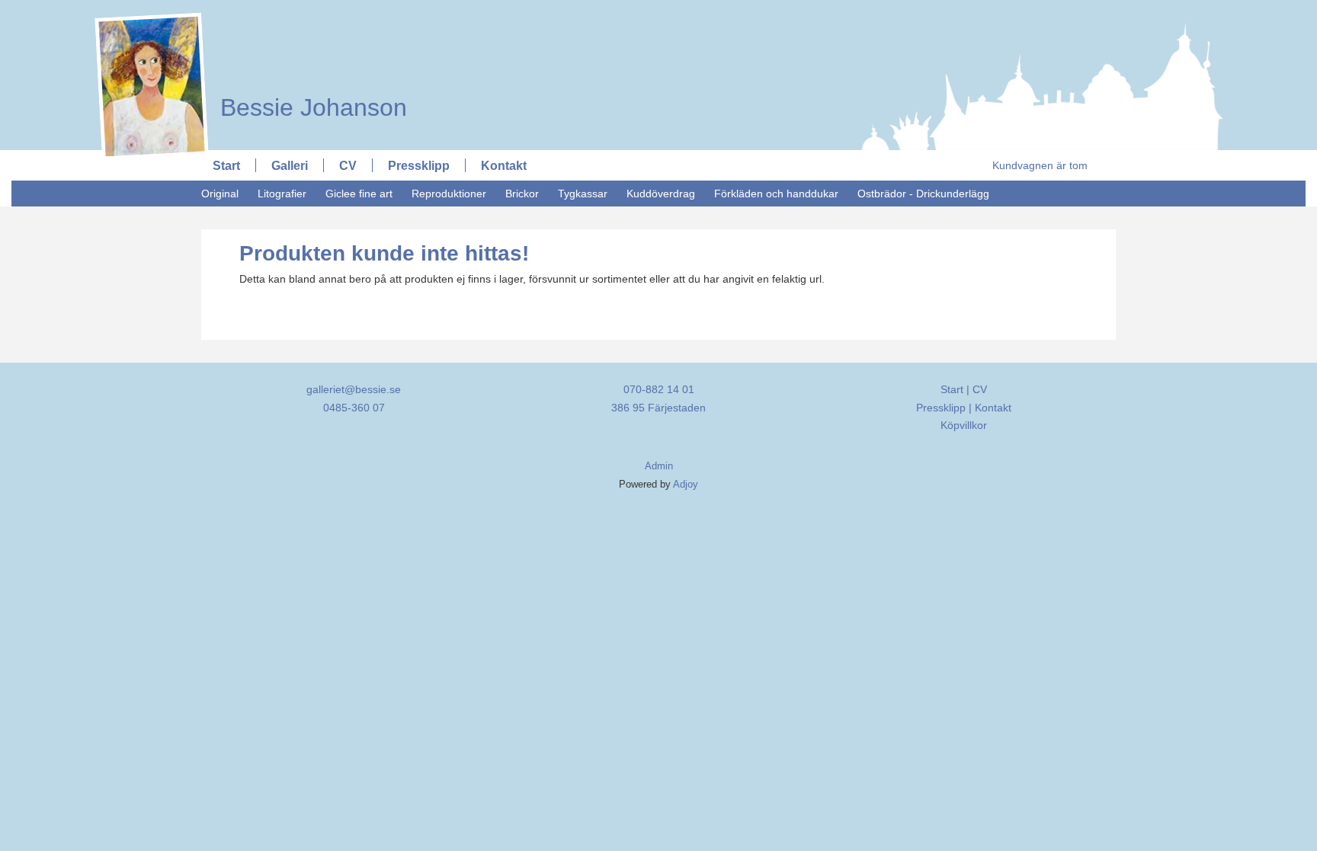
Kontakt (504, 165)
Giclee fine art (359, 193)
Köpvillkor (963, 425)
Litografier (282, 193)
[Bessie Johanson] (306, 13)
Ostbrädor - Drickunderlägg (923, 193)
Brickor (522, 193)
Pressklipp (419, 165)
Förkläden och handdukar (776, 193)
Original (220, 193)
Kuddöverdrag (660, 193)
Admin (659, 466)
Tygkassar (582, 193)
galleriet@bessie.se (353, 389)
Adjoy (685, 484)
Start (226, 165)
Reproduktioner (449, 193)
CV (348, 165)
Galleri (289, 165)
